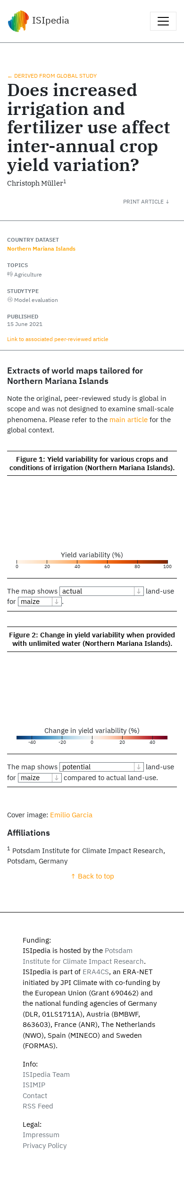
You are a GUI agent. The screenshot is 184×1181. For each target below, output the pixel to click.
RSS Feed (38, 1105)
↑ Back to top (92, 875)
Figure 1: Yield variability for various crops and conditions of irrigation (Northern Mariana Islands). (92, 463)
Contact (35, 1095)
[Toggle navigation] (163, 21)
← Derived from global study (52, 75)
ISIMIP (34, 1084)
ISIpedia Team (46, 1074)
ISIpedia (49, 20)
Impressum (41, 1134)
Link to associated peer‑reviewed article (58, 338)
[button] (153, 201)
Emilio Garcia (71, 814)
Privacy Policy (45, 1145)
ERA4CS (96, 971)
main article (128, 419)
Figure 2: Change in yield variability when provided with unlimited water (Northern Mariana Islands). (92, 639)
